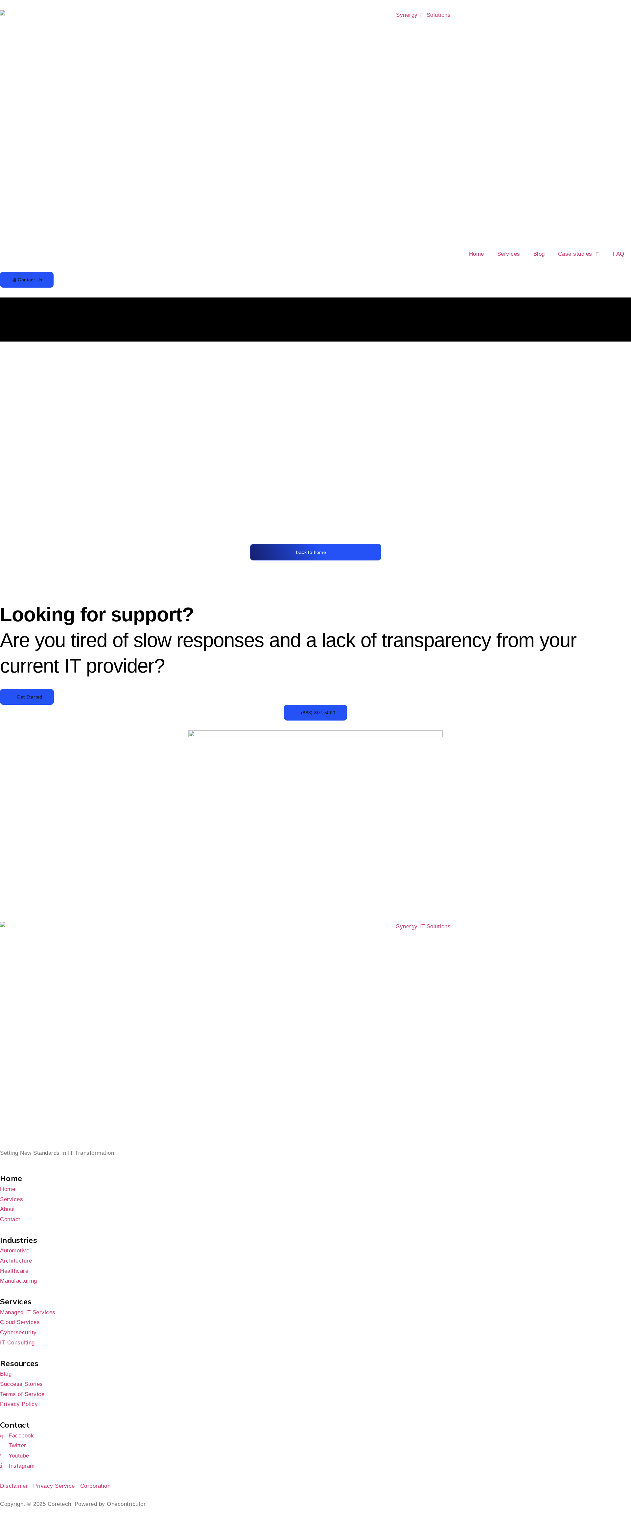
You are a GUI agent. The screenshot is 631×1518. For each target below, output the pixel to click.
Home (476, 254)
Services (508, 254)
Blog (539, 254)
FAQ (618, 254)
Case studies (575, 254)
